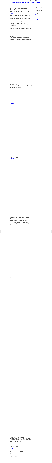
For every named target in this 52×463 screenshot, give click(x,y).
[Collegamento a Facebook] (40, 0)
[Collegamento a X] (38, 0)
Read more (12, 448)
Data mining (12, 159)
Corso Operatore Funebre (14, 157)
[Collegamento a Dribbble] (39, 0)
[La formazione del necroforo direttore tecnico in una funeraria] (0, 231)
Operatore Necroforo (13, 103)
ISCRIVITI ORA (11, 13)
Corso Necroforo (36, 14)
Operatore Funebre (12, 158)
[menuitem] (36, 0)
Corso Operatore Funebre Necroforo (16, 102)
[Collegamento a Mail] (41, 0)
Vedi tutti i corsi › (11, 215)
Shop (36, 0)
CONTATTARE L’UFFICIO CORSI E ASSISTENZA (15, 455)
